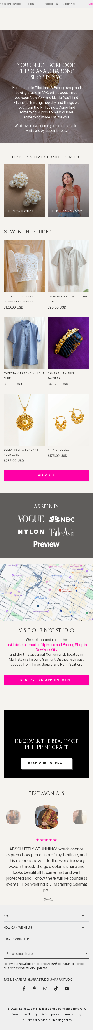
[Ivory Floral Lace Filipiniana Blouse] (24, 266)
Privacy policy (72, 1014)
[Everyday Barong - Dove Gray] (68, 266)
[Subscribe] (86, 954)
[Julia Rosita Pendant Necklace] (24, 420)
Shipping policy (62, 1020)
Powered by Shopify (24, 1014)
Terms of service (36, 1020)
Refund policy (50, 1014)
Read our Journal (46, 763)
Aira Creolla (58, 449)
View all (46, 475)
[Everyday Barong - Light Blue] (24, 343)
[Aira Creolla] (68, 420)
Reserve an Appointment (46, 680)
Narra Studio (27, 1009)
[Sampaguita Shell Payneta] (68, 343)
